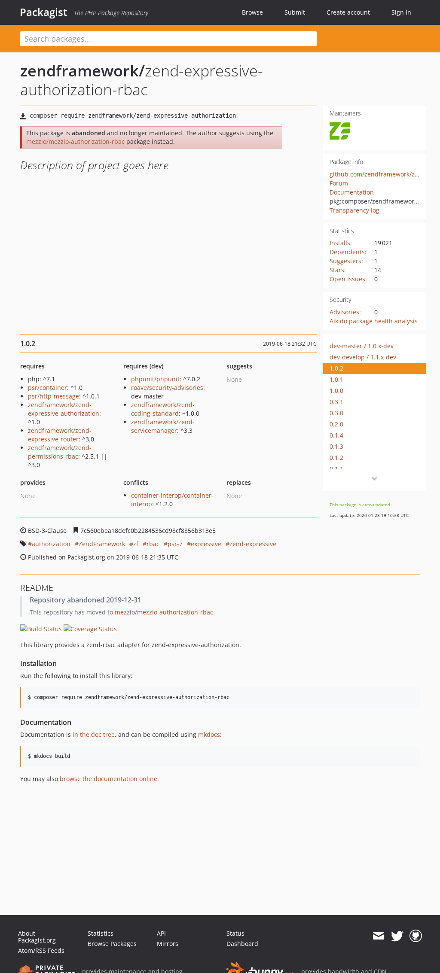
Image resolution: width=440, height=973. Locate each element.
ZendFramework (102, 544)
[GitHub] (415, 936)
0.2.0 (336, 424)
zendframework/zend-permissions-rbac (60, 452)
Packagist (43, 12)
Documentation (352, 192)
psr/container (47, 387)
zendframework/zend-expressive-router (60, 434)
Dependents (347, 252)
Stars (337, 270)
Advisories (344, 312)
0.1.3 (336, 446)
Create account (348, 12)
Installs (340, 243)
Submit (294, 12)
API (161, 933)
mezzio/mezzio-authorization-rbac (75, 141)
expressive (206, 544)
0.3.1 (336, 402)
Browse (252, 12)
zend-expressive (252, 544)
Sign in (401, 12)
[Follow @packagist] (397, 936)
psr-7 (175, 544)
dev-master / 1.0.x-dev (362, 346)
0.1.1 (336, 469)
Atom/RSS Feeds (41, 950)
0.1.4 (336, 435)
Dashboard (242, 944)
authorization (51, 544)
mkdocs (209, 734)
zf (135, 544)
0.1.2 (336, 457)
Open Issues (347, 279)
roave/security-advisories (167, 387)
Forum (339, 183)
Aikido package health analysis (374, 321)
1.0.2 (336, 368)
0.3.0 (336, 413)
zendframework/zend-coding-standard (163, 409)
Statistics (100, 933)
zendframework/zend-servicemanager (163, 426)
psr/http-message (53, 396)
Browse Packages (112, 944)
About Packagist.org (37, 936)
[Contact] (378, 936)
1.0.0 (336, 390)
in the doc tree (94, 734)
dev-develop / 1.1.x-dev (363, 357)
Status (235, 933)
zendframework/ (82, 70)
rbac (153, 544)
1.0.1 (336, 379)
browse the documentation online (108, 779)
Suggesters (345, 261)
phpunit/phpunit (155, 379)
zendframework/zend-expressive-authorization (63, 409)
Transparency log (354, 210)
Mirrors (167, 944)
